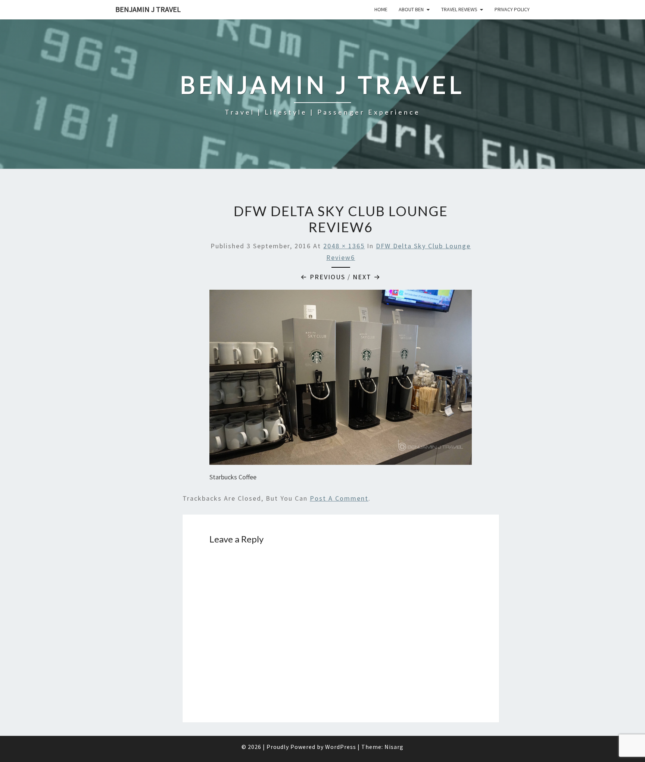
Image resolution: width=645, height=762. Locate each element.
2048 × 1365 (344, 246)
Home (380, 9)
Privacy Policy (512, 9)
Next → (367, 277)
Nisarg (393, 746)
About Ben (411, 9)
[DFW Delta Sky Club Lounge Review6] (340, 380)
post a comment (339, 498)
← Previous (322, 277)
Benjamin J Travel (148, 9)
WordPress (340, 746)
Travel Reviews (459, 9)
